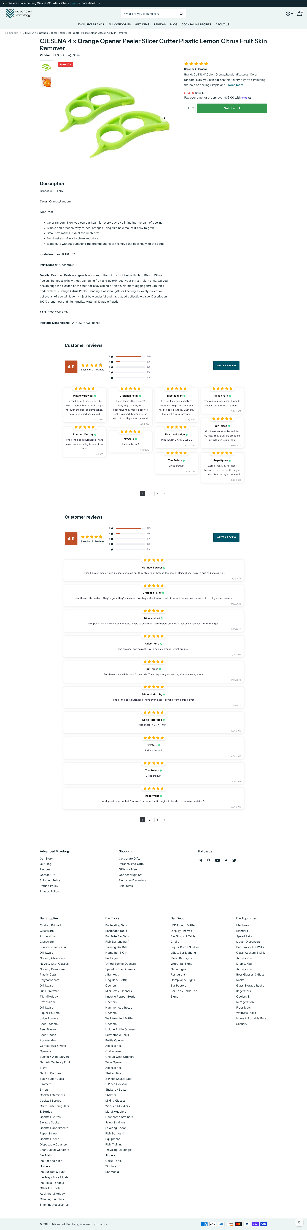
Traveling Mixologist (119, 1150)
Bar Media (112, 1172)
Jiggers (110, 1155)
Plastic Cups (48, 974)
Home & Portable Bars (251, 1018)
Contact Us (47, 875)
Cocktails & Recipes (196, 24)
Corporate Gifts (129, 858)
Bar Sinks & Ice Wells (250, 947)
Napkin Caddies (50, 1073)
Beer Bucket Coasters (54, 1150)
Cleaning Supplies (52, 1199)
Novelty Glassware (52, 958)
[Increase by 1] (193, 105)
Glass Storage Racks (250, 985)
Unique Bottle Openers (120, 1029)
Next (99, 3)
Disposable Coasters (54, 1144)
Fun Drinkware (49, 991)
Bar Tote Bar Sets (117, 936)
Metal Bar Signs (181, 958)
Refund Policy (49, 886)
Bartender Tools (116, 931)
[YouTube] (217, 860)
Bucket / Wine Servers (54, 1056)
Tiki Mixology (49, 996)
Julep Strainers (115, 1122)
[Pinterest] (208, 860)
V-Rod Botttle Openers (120, 963)
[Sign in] (289, 14)
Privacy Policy (49, 891)
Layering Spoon (115, 1128)
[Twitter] (234, 860)
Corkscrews (113, 1051)
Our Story (46, 858)
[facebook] (226, 860)
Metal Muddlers (115, 1111)
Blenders (242, 931)
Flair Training (114, 1144)
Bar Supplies (49, 918)
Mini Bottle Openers (118, 991)
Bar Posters (178, 985)
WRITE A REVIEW (226, 365)
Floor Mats (243, 1007)
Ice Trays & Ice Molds (54, 1177)
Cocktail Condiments (54, 1128)
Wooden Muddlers (117, 1106)
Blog (173, 24)
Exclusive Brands (91, 24)
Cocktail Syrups (50, 1100)
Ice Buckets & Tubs (52, 1172)
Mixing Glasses (115, 1100)
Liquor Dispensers (248, 941)
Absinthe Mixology (52, 1193)
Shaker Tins (113, 1073)
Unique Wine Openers (119, 1056)
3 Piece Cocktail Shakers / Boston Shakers (116, 1089)
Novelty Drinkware (52, 969)
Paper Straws (49, 1133)
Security (241, 1024)
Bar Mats (46, 1155)
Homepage (11, 32)
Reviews (160, 24)
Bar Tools (112, 918)
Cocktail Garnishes (52, 1095)
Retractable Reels (117, 1035)
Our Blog (46, 864)
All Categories (119, 24)
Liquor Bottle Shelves (185, 947)
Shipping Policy (50, 880)
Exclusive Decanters (132, 880)
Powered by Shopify (93, 1224)
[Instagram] (200, 860)
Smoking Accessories (54, 1204)
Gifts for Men (128, 869)
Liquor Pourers (50, 1013)
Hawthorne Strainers (119, 1117)
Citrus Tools (113, 1161)
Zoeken (181, 13)
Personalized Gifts (131, 864)
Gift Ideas (142, 24)
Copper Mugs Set (130, 875)
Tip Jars (110, 1166)
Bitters (44, 1089)
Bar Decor (178, 918)
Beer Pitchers (49, 1024)
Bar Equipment (247, 918)
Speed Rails (244, 936)
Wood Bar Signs (181, 963)
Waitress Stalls (246, 1013)
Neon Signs (178, 969)
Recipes (45, 869)
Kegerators (243, 991)
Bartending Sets (116, 925)
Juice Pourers (49, 1018)
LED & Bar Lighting (183, 952)
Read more (236, 85)
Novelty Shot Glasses (54, 963)
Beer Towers (48, 1029)
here (73, 3)
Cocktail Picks (49, 1139)
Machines (242, 925)
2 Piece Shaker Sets (118, 1078)
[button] (3, 3)
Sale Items (126, 886)
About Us (222, 24)
